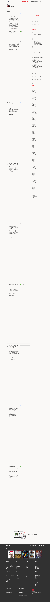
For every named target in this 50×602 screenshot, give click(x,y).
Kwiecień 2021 (34, 92)
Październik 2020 (34, 99)
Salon (7, 567)
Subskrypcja (35, 545)
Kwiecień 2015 (34, 176)
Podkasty (36, 578)
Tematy (36, 583)
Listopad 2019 (34, 112)
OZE (16, 576)
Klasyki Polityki (37, 576)
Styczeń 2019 (34, 124)
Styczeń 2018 (34, 138)
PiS (6, 576)
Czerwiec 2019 (34, 118)
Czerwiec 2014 (34, 188)
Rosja (16, 567)
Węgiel (17, 575)
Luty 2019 (33, 123)
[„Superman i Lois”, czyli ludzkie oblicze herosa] (25, 131)
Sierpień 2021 (34, 89)
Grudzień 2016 (34, 153)
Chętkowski (37, 567)
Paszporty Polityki (28, 570)
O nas (36, 584)
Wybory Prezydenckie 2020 (10, 575)
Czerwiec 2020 (34, 104)
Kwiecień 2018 (34, 134)
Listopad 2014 (34, 182)
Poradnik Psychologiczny (9, 565)
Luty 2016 (33, 165)
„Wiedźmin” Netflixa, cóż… (38, 55)
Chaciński (36, 566)
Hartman (36, 564)
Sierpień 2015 (34, 172)
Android (34, 591)
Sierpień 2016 (34, 158)
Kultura (27, 561)
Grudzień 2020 (34, 97)
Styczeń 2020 (34, 110)
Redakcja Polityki (8, 588)
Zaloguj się (33, 194)
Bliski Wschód (18, 566)
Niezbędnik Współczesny (9, 566)
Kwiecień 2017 (34, 148)
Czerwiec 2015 (34, 174)
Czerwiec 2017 (34, 146)
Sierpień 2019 (34, 116)
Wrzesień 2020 (34, 100)
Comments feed (34, 196)
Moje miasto (37, 577)
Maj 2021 (33, 91)
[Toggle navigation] (8, 1)
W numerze (7, 561)
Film (26, 565)
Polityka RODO (21, 592)
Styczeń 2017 (34, 152)
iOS (32, 591)
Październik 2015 (34, 169)
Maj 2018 (33, 133)
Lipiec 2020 (33, 103)
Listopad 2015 (34, 168)
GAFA (17, 577)
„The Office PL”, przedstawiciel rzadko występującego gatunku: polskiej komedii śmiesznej (37, 61)
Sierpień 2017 (34, 144)
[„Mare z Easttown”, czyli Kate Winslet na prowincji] (25, 70)
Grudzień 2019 (34, 111)
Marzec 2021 (34, 93)
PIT (16, 574)
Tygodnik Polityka (8, 562)
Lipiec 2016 (33, 159)
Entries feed (33, 195)
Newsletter (31, 545)
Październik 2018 (34, 127)
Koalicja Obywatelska (9, 579)
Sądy (7, 581)
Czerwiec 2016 (34, 160)
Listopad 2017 (34, 140)
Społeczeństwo (37, 575)
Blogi (36, 561)
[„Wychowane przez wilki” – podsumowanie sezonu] (25, 192)
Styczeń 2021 (34, 96)
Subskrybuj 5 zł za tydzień (32, 537)
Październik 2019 (34, 113)
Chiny (17, 568)
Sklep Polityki (37, 585)
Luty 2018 (33, 137)
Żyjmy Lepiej (8, 568)
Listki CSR (17, 578)
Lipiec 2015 (33, 173)
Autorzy (36, 582)
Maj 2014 (33, 189)
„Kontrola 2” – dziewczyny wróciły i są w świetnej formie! (37, 52)
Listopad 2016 (34, 154)
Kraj (6, 574)
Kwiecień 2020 (34, 106)
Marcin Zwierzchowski (12, 359)
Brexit (17, 562)
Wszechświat (27, 577)
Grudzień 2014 (34, 181)
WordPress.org (34, 197)
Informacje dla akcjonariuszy (23, 595)
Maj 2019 (33, 119)
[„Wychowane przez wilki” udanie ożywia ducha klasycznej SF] (25, 374)
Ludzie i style (37, 574)
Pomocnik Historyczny (9, 564)
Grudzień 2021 (34, 86)
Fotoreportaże (37, 579)
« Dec (33, 27)
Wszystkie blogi (37, 568)
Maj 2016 (33, 161)
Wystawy (27, 567)
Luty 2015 (33, 179)
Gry (26, 569)
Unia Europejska (18, 564)
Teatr (26, 568)
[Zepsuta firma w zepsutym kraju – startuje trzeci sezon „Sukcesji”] (25, 21)
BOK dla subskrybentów (9, 592)
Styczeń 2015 (34, 180)
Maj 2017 (33, 147)
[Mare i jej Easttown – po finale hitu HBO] (25, 35)
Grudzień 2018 (34, 125)
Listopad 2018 (34, 126)
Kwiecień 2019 (34, 120)
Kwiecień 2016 (34, 162)
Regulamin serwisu (21, 588)
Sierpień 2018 (34, 130)
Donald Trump (18, 565)
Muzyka (27, 564)
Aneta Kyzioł (15, 28)
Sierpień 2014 (34, 186)
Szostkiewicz (37, 565)
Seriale (27, 566)
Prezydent (7, 580)
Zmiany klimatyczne (28, 579)
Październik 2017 (34, 141)
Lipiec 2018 (33, 131)
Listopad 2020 (34, 98)
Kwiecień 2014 (34, 190)
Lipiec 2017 (33, 145)
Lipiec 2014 (33, 187)
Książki (27, 562)
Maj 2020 (33, 105)
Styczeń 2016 (34, 166)
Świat (16, 561)
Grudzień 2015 (34, 167)
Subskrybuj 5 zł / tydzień (34, 1)
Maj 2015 (33, 175)
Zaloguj (41, 1)
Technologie (27, 578)
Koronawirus (8, 571)
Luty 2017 (33, 151)
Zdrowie (27, 576)
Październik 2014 (34, 183)
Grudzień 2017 (34, 139)
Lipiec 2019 (33, 117)
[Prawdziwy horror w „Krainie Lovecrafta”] (25, 434)
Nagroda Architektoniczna (29, 572)
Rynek (16, 571)
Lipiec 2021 (33, 90)
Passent (36, 562)
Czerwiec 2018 (34, 132)
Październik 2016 (34, 155)
